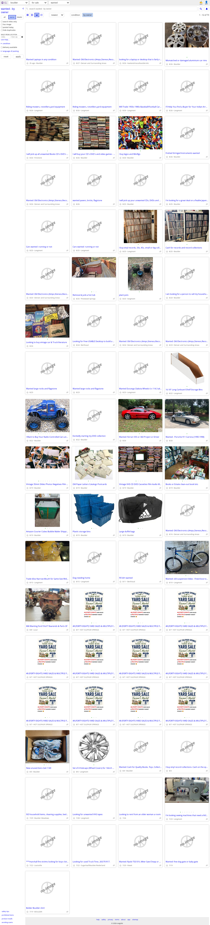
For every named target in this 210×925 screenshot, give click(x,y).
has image (7, 24)
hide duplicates (9, 30)
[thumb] (32, 15)
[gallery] (37, 15)
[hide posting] (67, 63)
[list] (27, 15)
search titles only (10, 21)
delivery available (10, 47)
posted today (8, 27)
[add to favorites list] (27, 63)
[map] (41, 15)
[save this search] (206, 9)
